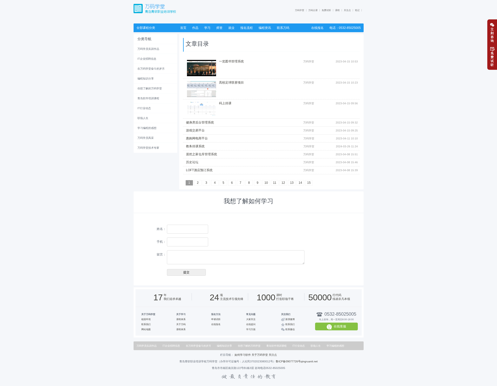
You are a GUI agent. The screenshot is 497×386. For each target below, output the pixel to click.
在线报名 (317, 27)
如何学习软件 (243, 354)
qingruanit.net (309, 361)
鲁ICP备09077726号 (288, 361)
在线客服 (340, 326)
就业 (231, 27)
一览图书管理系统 (231, 61)
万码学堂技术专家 (148, 147)
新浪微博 (290, 319)
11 (274, 182)
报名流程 (246, 27)
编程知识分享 (145, 78)
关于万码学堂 (260, 354)
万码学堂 (299, 10)
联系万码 (283, 27)
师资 (219, 27)
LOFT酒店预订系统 (199, 170)
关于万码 (181, 324)
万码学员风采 (145, 137)
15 (309, 182)
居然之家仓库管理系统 (201, 154)
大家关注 (250, 319)
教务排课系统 (195, 146)
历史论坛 (192, 162)
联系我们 (146, 324)
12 (283, 182)
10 (266, 182)
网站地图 (146, 329)
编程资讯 (265, 27)
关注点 (347, 10)
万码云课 (313, 10)
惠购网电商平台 (197, 138)
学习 (207, 27)
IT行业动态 (144, 108)
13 (292, 182)
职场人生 (142, 118)
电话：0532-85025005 (345, 27)
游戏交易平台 (195, 130)
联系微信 (290, 329)
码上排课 (225, 103)
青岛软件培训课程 (148, 98)
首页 (183, 27)
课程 (337, 10)
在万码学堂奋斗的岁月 (151, 68)
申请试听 (216, 319)
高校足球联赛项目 (231, 82)
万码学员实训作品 (148, 48)
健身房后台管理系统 (200, 122)
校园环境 (146, 319)
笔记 (357, 10)
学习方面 (250, 329)
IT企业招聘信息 (146, 58)
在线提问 (250, 324)
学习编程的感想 (146, 128)
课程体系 (181, 319)
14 (300, 182)
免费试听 (326, 10)
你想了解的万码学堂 (149, 88)
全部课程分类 (145, 27)
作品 (195, 27)
